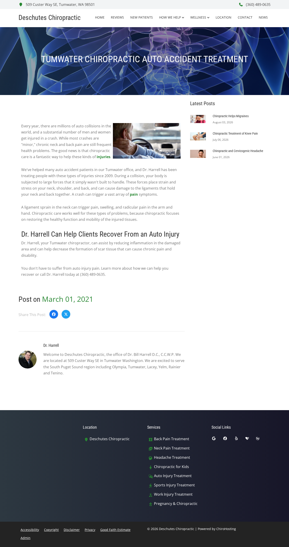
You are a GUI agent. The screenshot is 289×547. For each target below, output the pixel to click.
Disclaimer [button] (72, 530)
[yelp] (239, 439)
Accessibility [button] (30, 530)
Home (100, 17)
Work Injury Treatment (173, 494)
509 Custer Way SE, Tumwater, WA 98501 (60, 4)
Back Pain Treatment (171, 439)
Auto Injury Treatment (173, 475)
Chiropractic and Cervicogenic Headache (238, 151)
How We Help (170, 17)
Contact (245, 17)
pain (134, 194)
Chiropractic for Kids (171, 466)
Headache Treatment (172, 457)
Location (223, 17)
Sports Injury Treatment (174, 485)
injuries (103, 156)
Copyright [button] (51, 530)
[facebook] (228, 439)
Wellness (198, 17)
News (263, 17)
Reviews (117, 17)
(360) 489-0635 (257, 4)
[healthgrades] (250, 439)
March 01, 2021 (67, 299)
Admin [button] (25, 538)
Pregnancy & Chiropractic (176, 503)
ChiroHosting (226, 529)
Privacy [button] (90, 530)
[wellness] (261, 439)
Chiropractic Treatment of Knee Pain (235, 133)
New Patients (141, 17)
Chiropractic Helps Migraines (231, 116)
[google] (217, 439)
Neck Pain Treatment (172, 448)
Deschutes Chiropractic (110, 439)
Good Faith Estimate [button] (115, 530)
